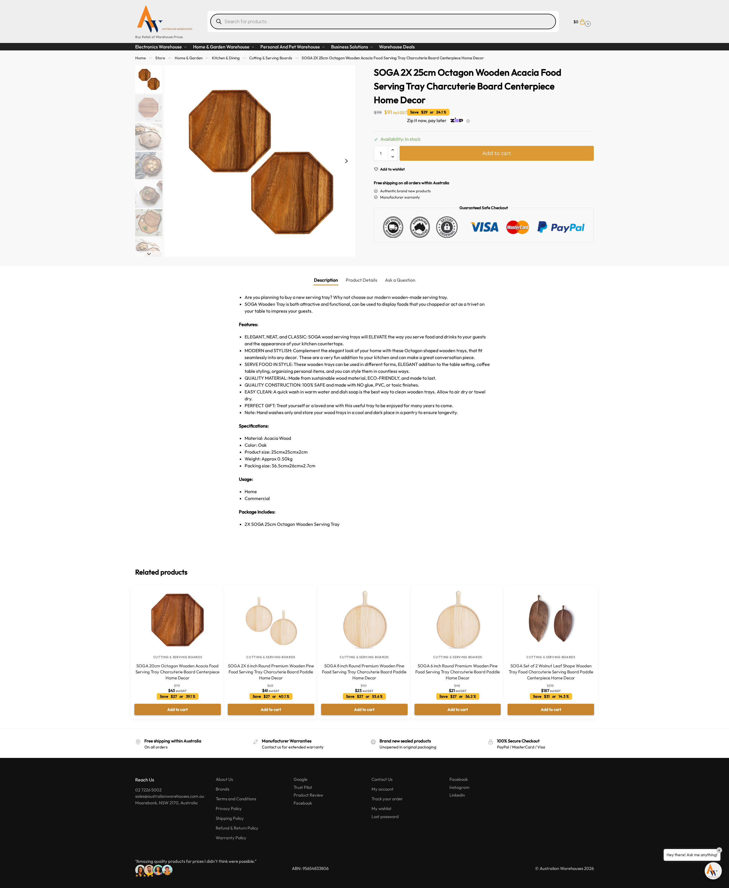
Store (160, 57)
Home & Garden (189, 57)
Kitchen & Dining (226, 57)
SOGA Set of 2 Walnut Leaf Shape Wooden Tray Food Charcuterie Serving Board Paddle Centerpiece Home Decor (551, 672)
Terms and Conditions (236, 798)
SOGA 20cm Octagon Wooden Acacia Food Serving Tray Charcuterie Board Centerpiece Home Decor (177, 672)
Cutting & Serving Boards (270, 57)
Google (300, 779)
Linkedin (457, 795)
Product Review (308, 795)
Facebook (303, 803)
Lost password (385, 816)
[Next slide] (346, 161)
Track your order (387, 798)
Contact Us (382, 779)
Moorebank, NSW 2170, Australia (166, 802)
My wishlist (382, 808)
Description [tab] (326, 280)
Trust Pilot (303, 787)
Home (140, 57)
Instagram (459, 787)
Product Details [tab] (361, 280)
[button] (581, 21)
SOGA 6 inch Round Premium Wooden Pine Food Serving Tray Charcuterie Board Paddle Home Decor (457, 672)
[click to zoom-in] (259, 161)
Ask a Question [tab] (400, 280)
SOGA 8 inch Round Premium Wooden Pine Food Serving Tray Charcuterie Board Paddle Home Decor (364, 672)
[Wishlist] (211, 593)
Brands (222, 789)
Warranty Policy (231, 837)
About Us (224, 779)
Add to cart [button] (177, 709)
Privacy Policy (229, 808)
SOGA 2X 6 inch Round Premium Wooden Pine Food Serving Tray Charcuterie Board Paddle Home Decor (271, 672)
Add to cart (496, 153)
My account (383, 789)
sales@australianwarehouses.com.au (169, 796)
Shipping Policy (230, 818)
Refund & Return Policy (237, 828)
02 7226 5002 (148, 790)
